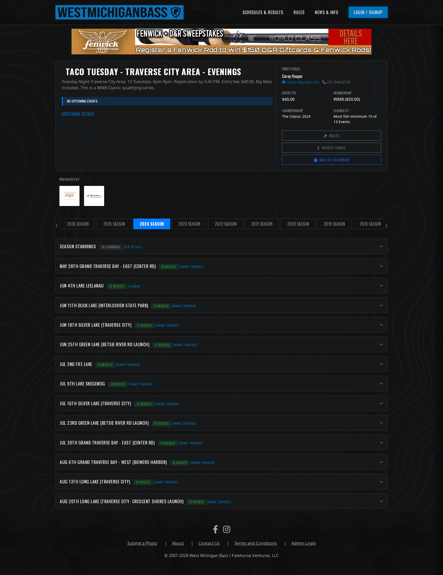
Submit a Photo (142, 543)
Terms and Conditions (255, 543)
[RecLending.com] (94, 196)
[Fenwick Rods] (69, 196)
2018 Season (370, 224)
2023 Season (189, 224)
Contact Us (209, 543)
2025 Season (114, 224)
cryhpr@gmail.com (302, 82)
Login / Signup (368, 12)
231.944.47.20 (338, 82)
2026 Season (78, 224)
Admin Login (303, 543)
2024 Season (152, 224)
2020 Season (298, 224)
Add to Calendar (334, 159)
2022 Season (226, 224)
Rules (299, 12)
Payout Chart (334, 147)
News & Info (326, 12)
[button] (221, 246)
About (178, 543)
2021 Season (262, 224)
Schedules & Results (263, 12)
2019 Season (334, 224)
